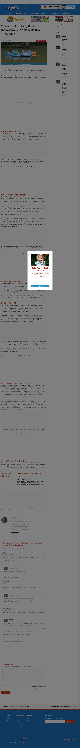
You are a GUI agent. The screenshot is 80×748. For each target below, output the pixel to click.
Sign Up (40, 286)
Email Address (34, 278)
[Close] (50, 252)
